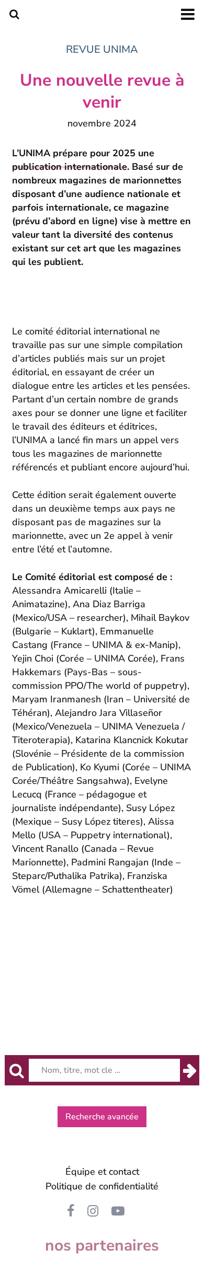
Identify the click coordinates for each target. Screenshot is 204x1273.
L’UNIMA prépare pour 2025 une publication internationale (83, 160)
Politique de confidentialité (102, 1186)
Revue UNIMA (102, 49)
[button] (102, 1116)
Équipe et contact (102, 1171)
